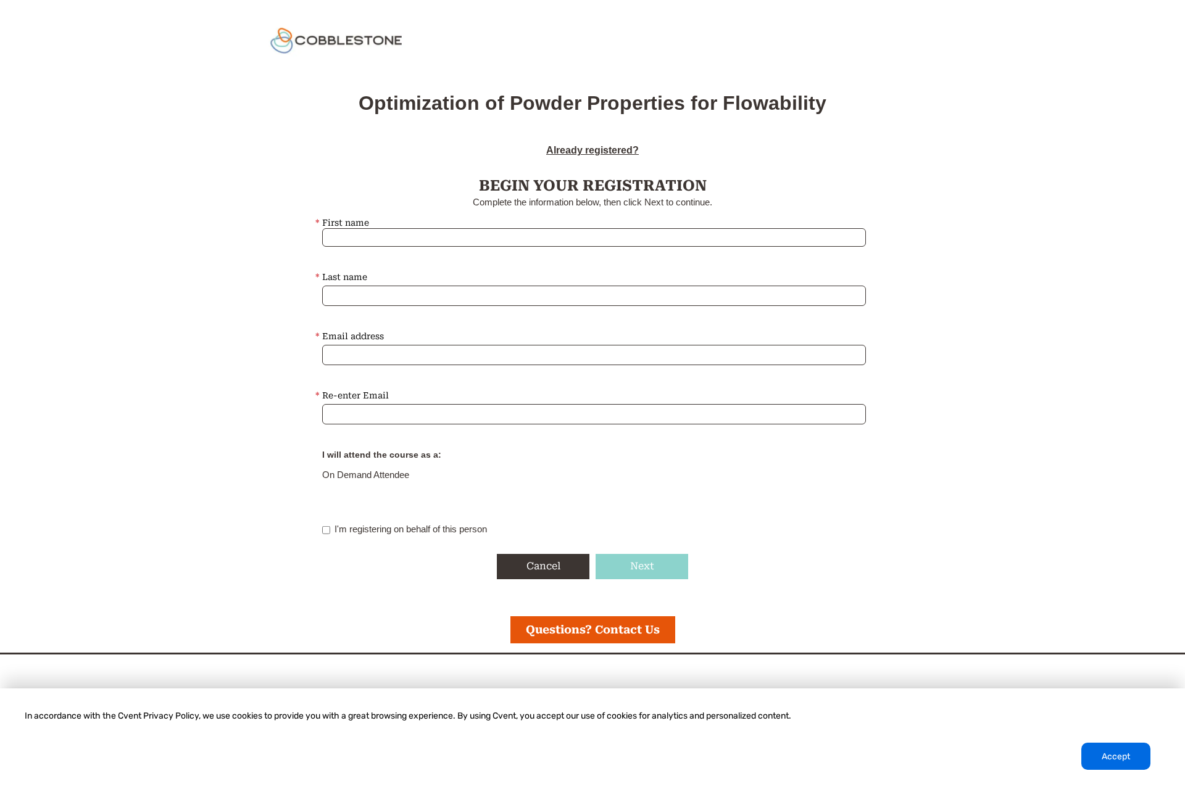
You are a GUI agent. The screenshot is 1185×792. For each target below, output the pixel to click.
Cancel (543, 566)
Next (642, 566)
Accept (1116, 756)
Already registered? (592, 150)
